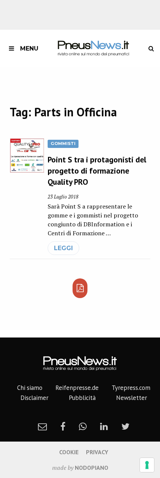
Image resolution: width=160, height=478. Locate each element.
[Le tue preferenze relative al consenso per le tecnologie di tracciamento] (147, 465)
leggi (63, 248)
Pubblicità (82, 398)
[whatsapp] (83, 426)
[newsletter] (42, 426)
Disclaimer (34, 398)
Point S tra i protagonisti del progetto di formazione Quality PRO (97, 170)
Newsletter (131, 398)
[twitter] (125, 426)
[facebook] (62, 426)
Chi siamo (29, 388)
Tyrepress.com (131, 388)
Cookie (69, 452)
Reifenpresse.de (77, 388)
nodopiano (91, 467)
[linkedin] (104, 426)
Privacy (97, 452)
